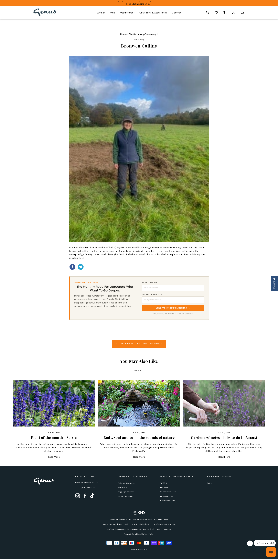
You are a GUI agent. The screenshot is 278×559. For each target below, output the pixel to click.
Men (112, 12)
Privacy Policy (147, 534)
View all (139, 370)
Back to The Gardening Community (141, 344)
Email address (153, 294)
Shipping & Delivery (125, 492)
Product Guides (166, 496)
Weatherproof (127, 12)
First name (150, 282)
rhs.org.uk (170, 524)
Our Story (164, 487)
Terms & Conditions (132, 534)
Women (101, 12)
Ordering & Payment (126, 483)
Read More (54, 456)
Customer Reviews (168, 492)
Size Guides (122, 487)
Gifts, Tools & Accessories (153, 12)
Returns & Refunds (125, 496)
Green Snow (143, 549)
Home (123, 34)
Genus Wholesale (167, 500)
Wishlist (163, 483)
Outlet (209, 483)
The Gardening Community (142, 34)
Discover (176, 12)
